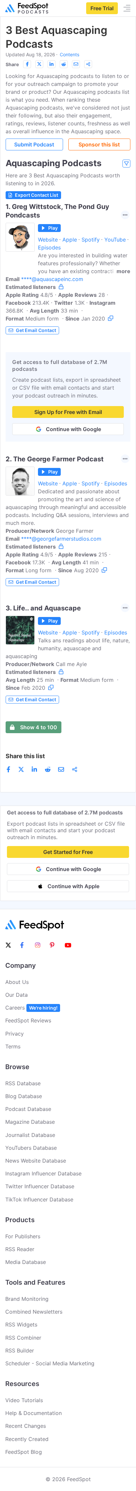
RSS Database (23, 1083)
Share (12, 64)
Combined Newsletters (33, 1311)
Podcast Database (28, 1109)
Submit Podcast (34, 144)
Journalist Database (30, 1135)
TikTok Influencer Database (39, 1199)
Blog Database (23, 1096)
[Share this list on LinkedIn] (51, 64)
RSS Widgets (21, 1324)
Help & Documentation (33, 1413)
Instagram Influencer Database (43, 1173)
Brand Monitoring (27, 1299)
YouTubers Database (31, 1147)
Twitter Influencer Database (39, 1186)
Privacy (14, 1033)
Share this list (25, 756)
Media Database (25, 1262)
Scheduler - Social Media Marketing (49, 1363)
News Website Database (35, 1160)
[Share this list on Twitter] (39, 64)
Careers (31, 1007)
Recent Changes (25, 1426)
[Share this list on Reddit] (64, 64)
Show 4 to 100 (38, 727)
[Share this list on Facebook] (27, 64)
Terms (12, 1046)
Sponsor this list (99, 144)
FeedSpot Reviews (28, 1020)
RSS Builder (19, 1350)
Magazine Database (30, 1121)
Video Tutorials (24, 1400)
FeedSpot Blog (23, 1452)
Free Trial (102, 8)
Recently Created (27, 1439)
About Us (17, 982)
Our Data (16, 994)
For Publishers (22, 1236)
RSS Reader (19, 1249)
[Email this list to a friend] (76, 64)
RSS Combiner (23, 1337)
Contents (69, 54)
